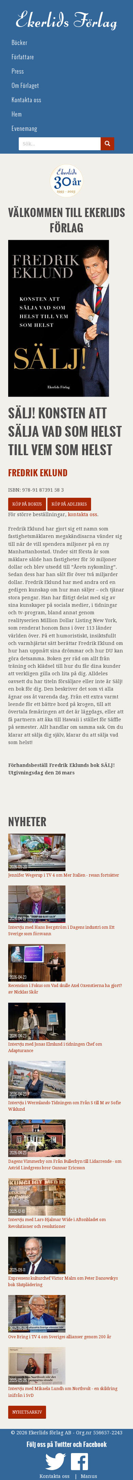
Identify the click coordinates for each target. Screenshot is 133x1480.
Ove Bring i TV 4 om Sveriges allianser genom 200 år (59, 1337)
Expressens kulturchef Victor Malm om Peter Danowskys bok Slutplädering (63, 1281)
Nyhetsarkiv (27, 1412)
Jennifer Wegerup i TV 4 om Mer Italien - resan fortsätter (63, 875)
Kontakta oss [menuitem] (26, 100)
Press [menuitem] (18, 71)
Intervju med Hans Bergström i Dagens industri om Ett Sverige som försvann (61, 930)
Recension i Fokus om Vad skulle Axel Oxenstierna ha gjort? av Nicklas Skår (65, 989)
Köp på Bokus (27, 504)
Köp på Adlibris (69, 504)
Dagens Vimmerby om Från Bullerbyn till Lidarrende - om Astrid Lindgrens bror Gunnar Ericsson (64, 1164)
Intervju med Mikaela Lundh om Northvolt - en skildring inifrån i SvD (62, 1392)
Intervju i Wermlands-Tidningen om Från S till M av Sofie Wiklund (64, 1106)
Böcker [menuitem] (19, 42)
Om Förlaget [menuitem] (25, 85)
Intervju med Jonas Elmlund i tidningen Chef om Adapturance (55, 1047)
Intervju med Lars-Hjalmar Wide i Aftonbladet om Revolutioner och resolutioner (57, 1223)
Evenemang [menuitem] (24, 128)
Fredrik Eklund (38, 473)
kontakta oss (82, 514)
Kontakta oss (55, 1476)
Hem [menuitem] (17, 114)
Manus (89, 1476)
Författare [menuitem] (23, 57)
